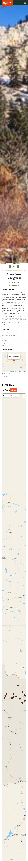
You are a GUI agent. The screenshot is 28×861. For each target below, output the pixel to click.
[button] (10, 266)
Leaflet (11, 371)
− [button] (24, 397)
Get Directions (15, 282)
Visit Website (15, 285)
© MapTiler (14, 371)
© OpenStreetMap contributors (21, 371)
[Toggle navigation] (25, 2)
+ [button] (24, 395)
